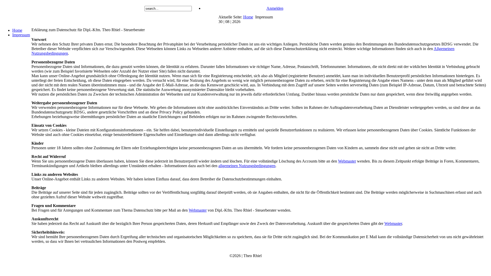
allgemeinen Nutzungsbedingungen (246, 166)
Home (248, 17)
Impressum (21, 35)
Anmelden (274, 8)
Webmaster (347, 161)
